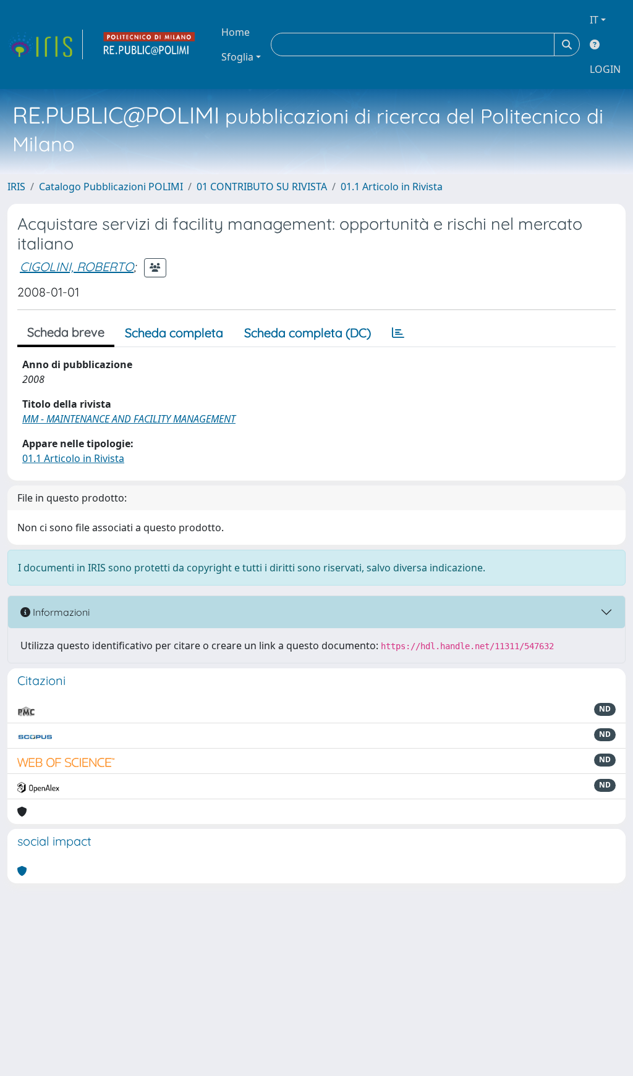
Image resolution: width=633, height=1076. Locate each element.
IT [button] (594, 20)
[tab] (398, 333)
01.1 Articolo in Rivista (392, 186)
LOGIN (605, 69)
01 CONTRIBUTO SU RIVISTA (262, 186)
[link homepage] (45, 44)
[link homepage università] (149, 44)
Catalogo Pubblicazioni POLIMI (111, 186)
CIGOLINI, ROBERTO (77, 266)
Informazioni (60, 612)
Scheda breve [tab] (65, 332)
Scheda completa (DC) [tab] (307, 332)
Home (235, 32)
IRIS (16, 186)
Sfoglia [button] (237, 57)
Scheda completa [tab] (174, 332)
